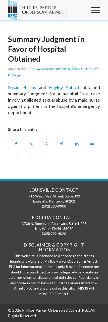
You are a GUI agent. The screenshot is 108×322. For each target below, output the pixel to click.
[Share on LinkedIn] (77, 144)
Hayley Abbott (44, 69)
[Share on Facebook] (16, 144)
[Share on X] (31, 144)
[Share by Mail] (92, 144)
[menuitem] (93, 10)
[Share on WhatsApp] (46, 144)
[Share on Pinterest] (61, 144)
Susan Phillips (22, 87)
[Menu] (93, 10)
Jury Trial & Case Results (72, 69)
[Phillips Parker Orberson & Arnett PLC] (44, 10)
